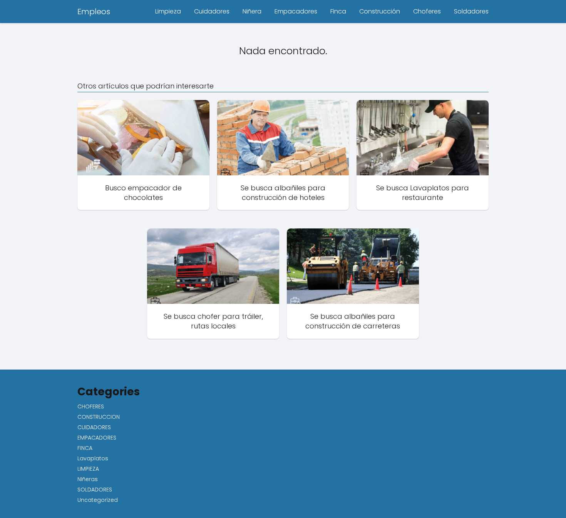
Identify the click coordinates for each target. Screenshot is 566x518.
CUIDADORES (94, 427)
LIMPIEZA (88, 469)
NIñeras (87, 479)
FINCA (84, 448)
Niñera (252, 11)
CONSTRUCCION (98, 417)
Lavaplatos (92, 458)
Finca (338, 11)
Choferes (427, 11)
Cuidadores (211, 11)
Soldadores (471, 11)
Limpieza (168, 11)
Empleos (93, 11)
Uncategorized (97, 500)
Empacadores (296, 11)
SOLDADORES (94, 489)
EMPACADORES (96, 437)
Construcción (379, 11)
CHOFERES (90, 406)
